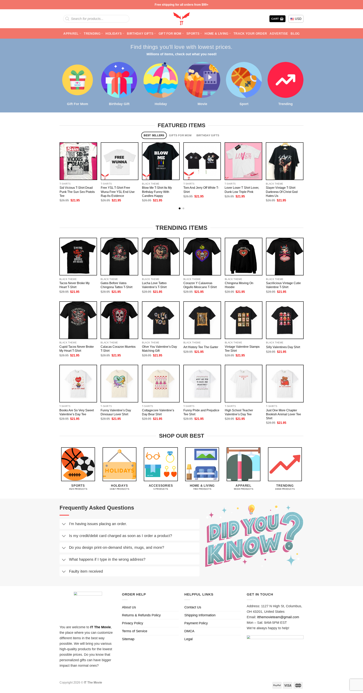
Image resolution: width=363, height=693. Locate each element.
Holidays (113, 33)
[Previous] (55, 164)
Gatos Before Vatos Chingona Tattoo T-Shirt (116, 285)
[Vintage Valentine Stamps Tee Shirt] (243, 320)
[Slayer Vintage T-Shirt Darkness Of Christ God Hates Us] (284, 161)
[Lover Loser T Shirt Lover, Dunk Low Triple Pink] (243, 161)
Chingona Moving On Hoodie (239, 285)
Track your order (250, 33)
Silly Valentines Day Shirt (283, 347)
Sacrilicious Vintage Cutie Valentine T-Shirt (283, 285)
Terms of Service (134, 631)
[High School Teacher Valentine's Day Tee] (243, 383)
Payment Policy (196, 623)
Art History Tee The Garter (200, 347)
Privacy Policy (132, 623)
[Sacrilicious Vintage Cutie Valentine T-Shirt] (284, 256)
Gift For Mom (170, 33)
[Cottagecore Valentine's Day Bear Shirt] (160, 383)
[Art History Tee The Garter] (202, 320)
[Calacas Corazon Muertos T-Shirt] (119, 320)
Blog (295, 33)
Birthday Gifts (140, 33)
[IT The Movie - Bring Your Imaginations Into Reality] (181, 18)
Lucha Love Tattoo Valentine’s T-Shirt (154, 285)
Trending (92, 33)
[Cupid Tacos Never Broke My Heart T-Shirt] (78, 320)
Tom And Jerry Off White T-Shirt (201, 189)
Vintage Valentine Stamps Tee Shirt (242, 348)
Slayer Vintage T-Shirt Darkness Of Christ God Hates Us (282, 191)
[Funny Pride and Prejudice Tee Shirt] (202, 383)
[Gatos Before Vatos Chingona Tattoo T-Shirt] (119, 256)
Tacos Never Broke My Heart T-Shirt (74, 285)
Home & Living (216, 33)
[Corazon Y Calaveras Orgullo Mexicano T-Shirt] (202, 256)
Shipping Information (200, 615)
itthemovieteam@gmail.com (278, 617)
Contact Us (192, 607)
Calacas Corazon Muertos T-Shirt (118, 348)
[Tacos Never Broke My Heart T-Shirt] (78, 256)
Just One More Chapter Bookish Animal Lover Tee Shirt (283, 414)
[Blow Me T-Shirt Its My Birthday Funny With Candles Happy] (160, 161)
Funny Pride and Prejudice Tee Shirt (201, 412)
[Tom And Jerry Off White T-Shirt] (202, 161)
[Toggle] (64, 524)
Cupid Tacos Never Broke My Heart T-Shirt (76, 348)
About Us (129, 607)
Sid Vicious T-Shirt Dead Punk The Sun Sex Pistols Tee (77, 191)
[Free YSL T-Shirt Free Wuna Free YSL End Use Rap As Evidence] (119, 161)
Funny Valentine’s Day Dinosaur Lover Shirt (116, 412)
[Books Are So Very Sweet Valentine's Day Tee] (78, 383)
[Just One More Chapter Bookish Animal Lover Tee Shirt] (284, 383)
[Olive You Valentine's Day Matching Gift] (160, 320)
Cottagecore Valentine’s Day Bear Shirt (158, 412)
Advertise (279, 33)
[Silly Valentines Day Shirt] (284, 320)
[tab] (154, 135)
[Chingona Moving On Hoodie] (243, 256)
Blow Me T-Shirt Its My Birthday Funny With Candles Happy (157, 191)
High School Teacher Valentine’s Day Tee (239, 412)
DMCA (189, 631)
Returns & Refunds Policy (141, 615)
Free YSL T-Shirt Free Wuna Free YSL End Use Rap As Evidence (118, 191)
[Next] (307, 164)
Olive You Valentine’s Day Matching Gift (159, 348)
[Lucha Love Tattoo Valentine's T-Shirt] (160, 256)
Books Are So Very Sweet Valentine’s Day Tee (76, 412)
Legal (188, 639)
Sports (192, 33)
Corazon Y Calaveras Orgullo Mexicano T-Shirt (200, 285)
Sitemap (128, 639)
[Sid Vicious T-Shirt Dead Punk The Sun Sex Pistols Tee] (78, 161)
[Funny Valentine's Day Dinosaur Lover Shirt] (119, 383)
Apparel (70, 33)
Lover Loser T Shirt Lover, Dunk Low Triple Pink (242, 189)
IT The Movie (100, 627)
